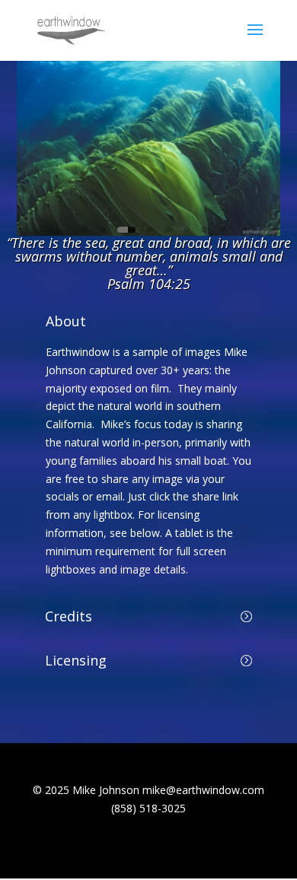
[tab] (84, 229)
